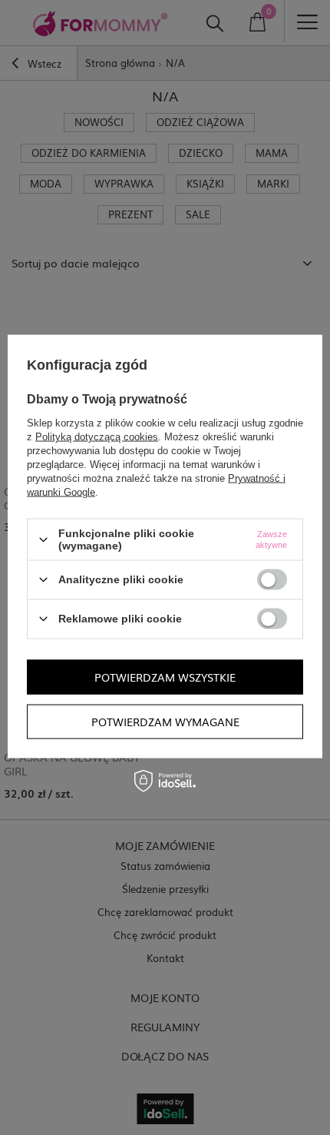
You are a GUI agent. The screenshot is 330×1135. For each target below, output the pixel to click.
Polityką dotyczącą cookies (96, 437)
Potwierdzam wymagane (165, 721)
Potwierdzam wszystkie (165, 677)
